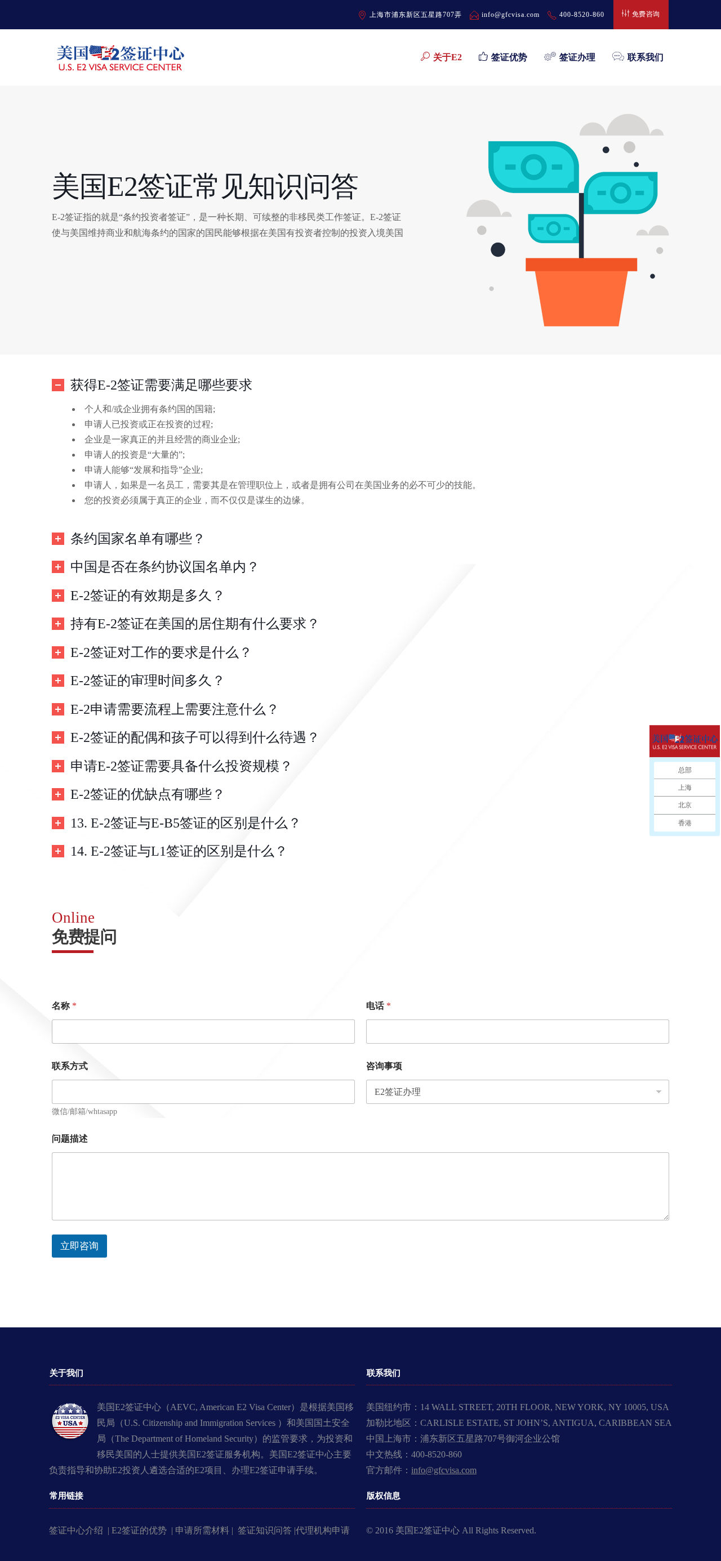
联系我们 (645, 57)
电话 (378, 1005)
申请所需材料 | (206, 1530)
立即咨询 (79, 1246)
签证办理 (577, 57)
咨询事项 (384, 1066)
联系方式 (70, 1066)
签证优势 (509, 57)
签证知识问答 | (267, 1530)
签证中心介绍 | (80, 1530)
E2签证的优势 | (143, 1530)
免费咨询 (646, 14)
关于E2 (447, 57)
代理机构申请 (323, 1530)
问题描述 (70, 1138)
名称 (64, 1005)
